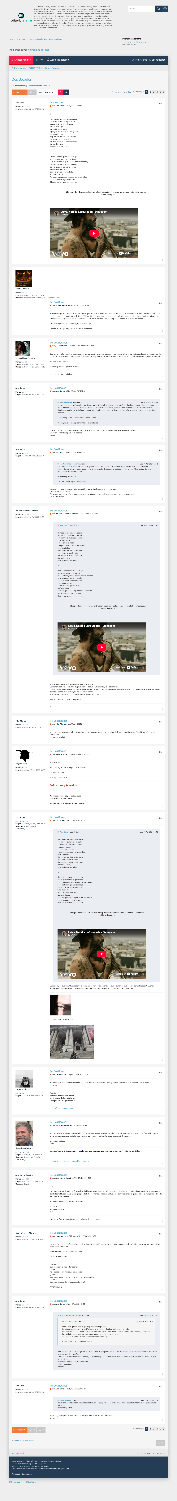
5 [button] (160, 92)
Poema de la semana (131, 38)
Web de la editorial (60, 59)
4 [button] (157, 92)
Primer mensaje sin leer (122, 92)
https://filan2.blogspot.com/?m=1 (63, 1108)
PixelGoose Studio (41, 1466)
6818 (26, 1236)
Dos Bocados (22, 79)
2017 (26, 1093)
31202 (26, 724)
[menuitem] (39, 60)
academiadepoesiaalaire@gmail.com (54, 1468)
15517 (26, 362)
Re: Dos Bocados (58, 302)
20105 (26, 514)
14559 (26, 1179)
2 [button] (150, 92)
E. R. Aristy (20, 817)
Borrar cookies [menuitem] (17, 1482)
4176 (26, 106)
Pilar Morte (131, 44)
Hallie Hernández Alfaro (26, 510)
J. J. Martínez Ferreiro (33, 86)
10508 (26, 1152)
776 (25, 292)
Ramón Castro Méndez (26, 1233)
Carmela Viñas (21, 1089)
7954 (26, 767)
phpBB (29, 1461)
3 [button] (153, 92)
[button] (163, 92)
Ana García (20, 102)
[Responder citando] (160, 103)
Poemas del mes (40, 49)
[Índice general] (21, 17)
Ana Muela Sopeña (24, 1175)
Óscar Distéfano (23, 1148)
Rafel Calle (47, 86)
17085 (26, 821)
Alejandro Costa (23, 763)
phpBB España (40, 1463)
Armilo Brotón (22, 288)
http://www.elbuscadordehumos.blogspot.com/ (69, 1161)
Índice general (18, 1453)
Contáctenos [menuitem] (33, 1482)
